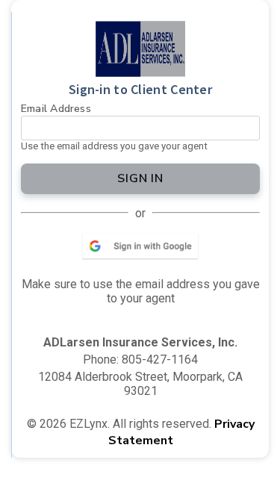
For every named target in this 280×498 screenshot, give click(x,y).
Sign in (140, 178)
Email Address (56, 109)
